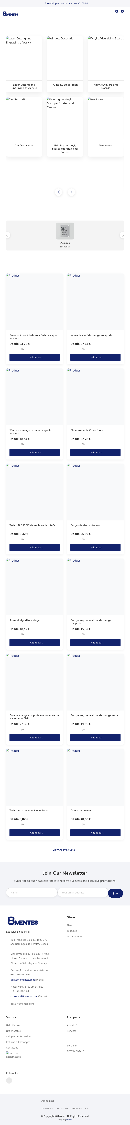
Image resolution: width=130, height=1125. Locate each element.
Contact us (12, 1047)
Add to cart (36, 357)
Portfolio (72, 1045)
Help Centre (13, 1025)
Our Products (74, 936)
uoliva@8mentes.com (22, 979)
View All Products (64, 850)
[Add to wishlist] (60, 278)
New (69, 925)
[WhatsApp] (33, 974)
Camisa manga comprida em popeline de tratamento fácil (34, 717)
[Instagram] (9, 1080)
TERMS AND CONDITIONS (55, 1108)
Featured (72, 930)
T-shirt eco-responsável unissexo (29, 810)
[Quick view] (60, 286)
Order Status (13, 1030)
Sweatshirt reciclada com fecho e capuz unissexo (33, 337)
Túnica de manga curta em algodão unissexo (30, 432)
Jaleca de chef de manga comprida (91, 335)
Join (115, 893)
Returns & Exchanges (18, 1042)
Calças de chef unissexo (85, 525)
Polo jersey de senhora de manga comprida (90, 622)
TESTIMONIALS (75, 1051)
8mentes (69, 1120)
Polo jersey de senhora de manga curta (94, 715)
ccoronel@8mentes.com (24, 996)
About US (72, 1025)
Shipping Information (18, 1036)
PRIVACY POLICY (79, 1108)
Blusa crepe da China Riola (86, 430)
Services (71, 1030)
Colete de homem (81, 810)
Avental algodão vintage (24, 620)
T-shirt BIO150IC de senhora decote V (32, 525)
